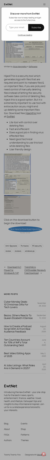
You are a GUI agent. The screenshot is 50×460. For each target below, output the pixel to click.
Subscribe (36, 27)
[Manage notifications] (44, 454)
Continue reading (25, 35)
